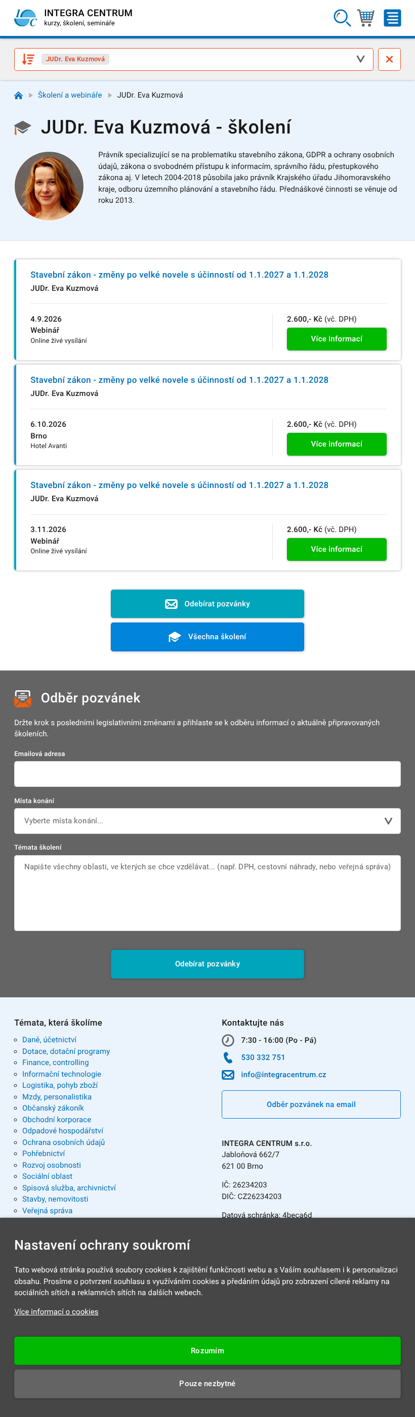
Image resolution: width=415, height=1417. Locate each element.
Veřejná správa (47, 1210)
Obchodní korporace (56, 1119)
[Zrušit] (389, 59)
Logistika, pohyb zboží (60, 1085)
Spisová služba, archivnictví (69, 1187)
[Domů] (18, 95)
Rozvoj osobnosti (51, 1165)
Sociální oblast (47, 1176)
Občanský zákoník (53, 1108)
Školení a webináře (70, 95)
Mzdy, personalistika (57, 1096)
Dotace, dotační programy (66, 1051)
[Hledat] (342, 18)
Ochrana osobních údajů (63, 1142)
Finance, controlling (55, 1062)
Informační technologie (61, 1074)
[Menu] (392, 18)
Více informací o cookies (56, 1311)
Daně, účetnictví (49, 1039)
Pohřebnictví (43, 1153)
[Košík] (365, 18)
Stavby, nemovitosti (55, 1199)
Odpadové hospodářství (62, 1130)
